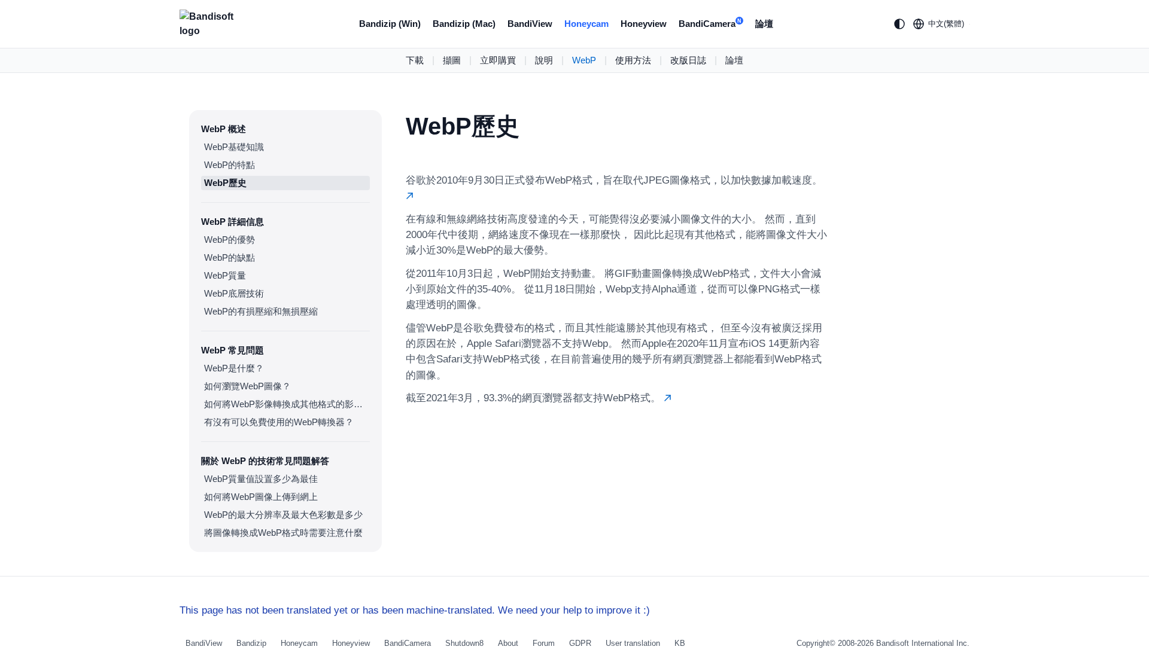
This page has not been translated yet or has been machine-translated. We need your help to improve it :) (415, 610)
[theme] (899, 23)
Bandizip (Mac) (464, 24)
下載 (415, 60)
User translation (633, 643)
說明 (544, 60)
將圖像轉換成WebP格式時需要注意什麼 (283, 532)
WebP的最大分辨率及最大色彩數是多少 (283, 515)
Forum (544, 643)
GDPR (580, 643)
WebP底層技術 (234, 293)
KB (679, 643)
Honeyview (644, 24)
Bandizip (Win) (390, 24)
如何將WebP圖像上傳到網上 (261, 497)
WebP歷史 (225, 183)
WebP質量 (225, 275)
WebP (584, 60)
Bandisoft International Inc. (922, 643)
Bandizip (251, 643)
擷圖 (452, 60)
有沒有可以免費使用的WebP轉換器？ (279, 422)
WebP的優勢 (229, 239)
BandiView (529, 24)
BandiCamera (710, 23)
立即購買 (498, 60)
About (508, 643)
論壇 (764, 24)
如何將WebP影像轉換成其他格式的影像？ (287, 404)
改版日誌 (688, 60)
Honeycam (586, 24)
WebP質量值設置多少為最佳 (261, 479)
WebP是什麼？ (234, 368)
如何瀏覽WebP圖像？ (247, 386)
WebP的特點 (229, 165)
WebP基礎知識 (234, 147)
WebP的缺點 (229, 257)
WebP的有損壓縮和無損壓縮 (261, 311)
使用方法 (633, 60)
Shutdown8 (464, 643)
